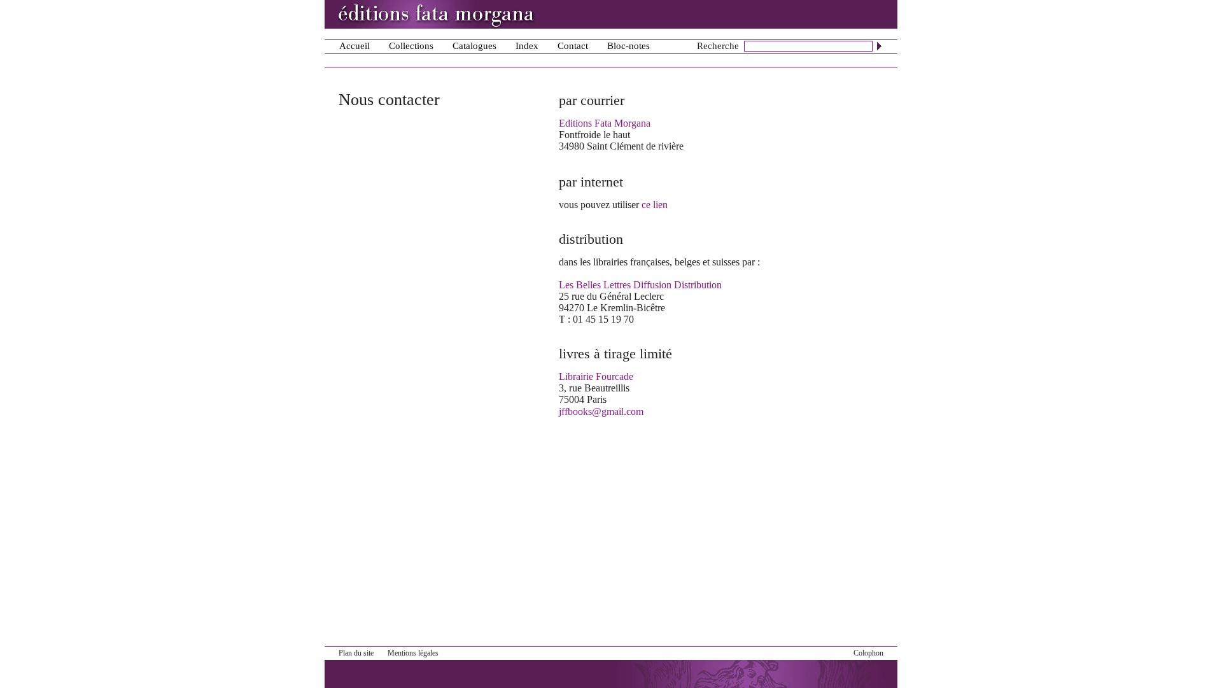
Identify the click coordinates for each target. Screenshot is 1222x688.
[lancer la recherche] (879, 46)
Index (527, 46)
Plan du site (356, 653)
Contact (573, 46)
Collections (411, 46)
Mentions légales (413, 653)
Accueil (354, 46)
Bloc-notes (628, 46)
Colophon (868, 653)
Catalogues (474, 46)
